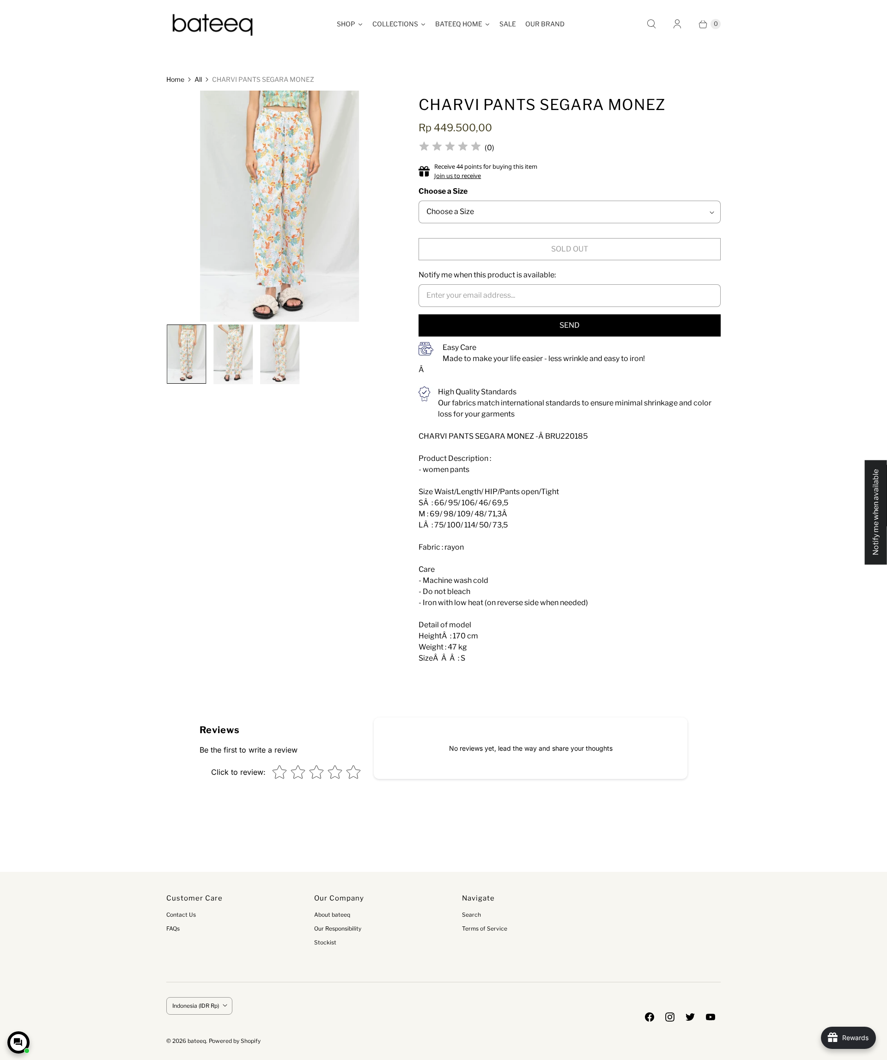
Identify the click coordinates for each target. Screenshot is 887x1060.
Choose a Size (443, 191)
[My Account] (677, 24)
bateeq (197, 1040)
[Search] (651, 24)
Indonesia (195, 1005)
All (198, 79)
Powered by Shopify (235, 1040)
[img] (450, 147)
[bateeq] (212, 24)
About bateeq (332, 914)
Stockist (325, 942)
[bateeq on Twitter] (690, 1017)
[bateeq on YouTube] (710, 1017)
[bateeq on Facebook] (649, 1017)
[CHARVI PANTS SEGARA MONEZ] (279, 210)
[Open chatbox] (18, 1042)
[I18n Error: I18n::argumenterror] (186, 354)
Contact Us (181, 914)
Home (175, 79)
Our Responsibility (337, 928)
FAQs (173, 928)
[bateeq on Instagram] (670, 1017)
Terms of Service (484, 928)
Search (471, 914)
